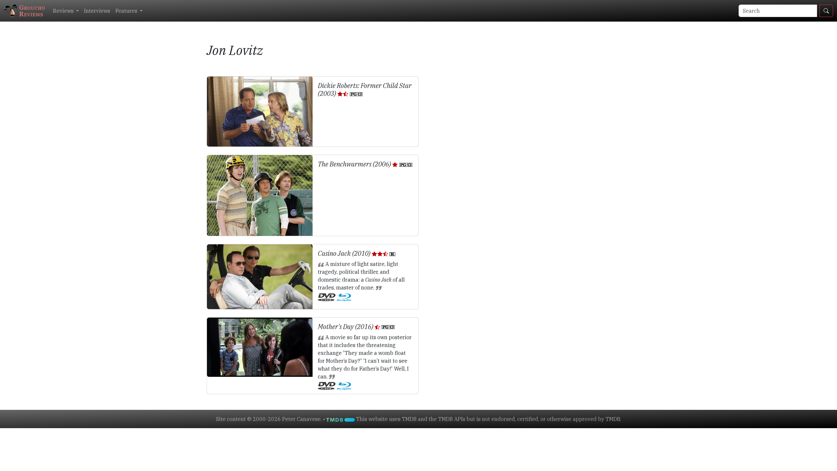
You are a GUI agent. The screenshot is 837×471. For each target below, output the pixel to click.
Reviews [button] (64, 11)
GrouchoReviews (32, 10)
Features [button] (127, 11)
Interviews (97, 11)
